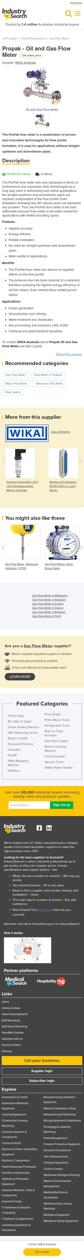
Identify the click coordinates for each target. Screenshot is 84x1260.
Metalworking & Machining (60, 1114)
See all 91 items (60, 432)
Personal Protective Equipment (62, 1144)
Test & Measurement (33, 38)
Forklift (12, 755)
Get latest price (31, 55)
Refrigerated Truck (57, 725)
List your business (42, 1060)
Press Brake (53, 714)
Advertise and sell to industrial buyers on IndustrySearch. (42, 924)
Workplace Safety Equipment (61, 1221)
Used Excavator (55, 756)
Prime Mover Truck (57, 720)
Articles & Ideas (11, 1008)
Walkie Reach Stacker (59, 767)
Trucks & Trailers (53, 1169)
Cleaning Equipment (14, 1114)
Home (5, 1002)
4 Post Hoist (16, 716)
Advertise (76, 3)
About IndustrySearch (15, 1014)
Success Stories (11, 1045)
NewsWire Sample (13, 1032)
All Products (10, 38)
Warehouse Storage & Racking (62, 1175)
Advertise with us (12, 1039)
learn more (19, 677)
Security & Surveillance (57, 1150)
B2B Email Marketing (14, 1026)
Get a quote (42, 1252)
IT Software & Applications (17, 1219)
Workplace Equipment (57, 1215)
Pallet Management (55, 1138)
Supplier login (42, 1071)
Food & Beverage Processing (19, 1167)
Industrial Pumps (12, 1201)
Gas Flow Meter (59, 38)
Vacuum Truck (54, 762)
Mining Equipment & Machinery (62, 1120)
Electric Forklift (17, 738)
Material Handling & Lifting (59, 1108)
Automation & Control (15, 1097)
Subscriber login (41, 1081)
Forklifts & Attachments (16, 1173)
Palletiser (14, 771)
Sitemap (7, 1051)
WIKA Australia (25, 63)
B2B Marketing (11, 1020)
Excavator (14, 749)
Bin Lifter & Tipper (20, 721)
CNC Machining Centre (23, 733)
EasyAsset (45, 910)
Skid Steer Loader (56, 741)
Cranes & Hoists (11, 1143)
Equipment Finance (20, 744)
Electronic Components (16, 1160)
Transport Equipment (56, 1162)
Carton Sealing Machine (23, 727)
